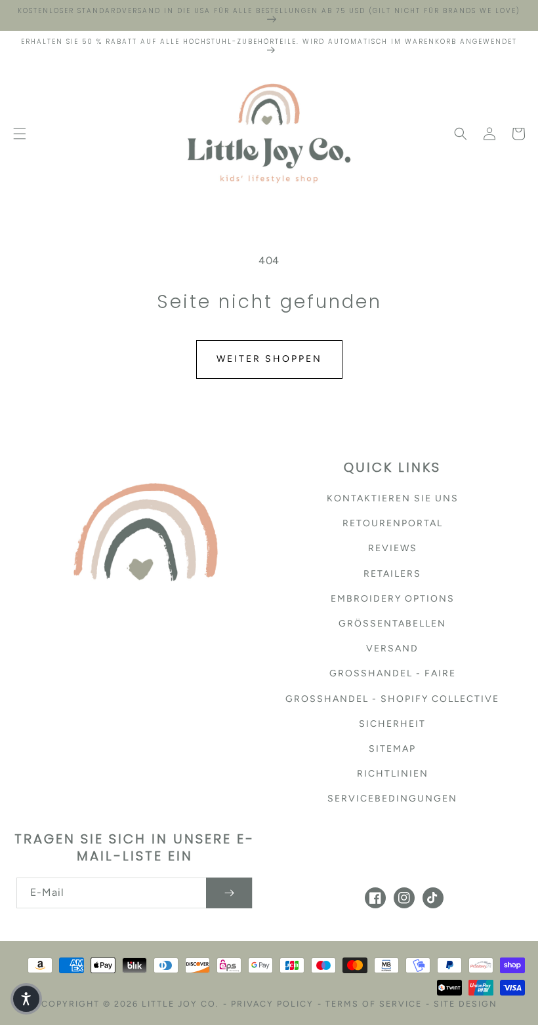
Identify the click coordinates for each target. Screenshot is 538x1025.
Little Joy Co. (180, 1004)
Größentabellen (392, 623)
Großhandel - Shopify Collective (392, 699)
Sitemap (392, 748)
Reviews (392, 548)
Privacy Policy (272, 1004)
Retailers (392, 573)
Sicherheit (392, 723)
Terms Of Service (373, 1004)
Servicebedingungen (392, 798)
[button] (19, 133)
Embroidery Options (393, 598)
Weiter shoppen (269, 358)
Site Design (465, 1004)
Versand (392, 648)
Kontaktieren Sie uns (393, 498)
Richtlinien (392, 773)
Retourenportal (392, 523)
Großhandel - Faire (392, 673)
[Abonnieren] (229, 893)
